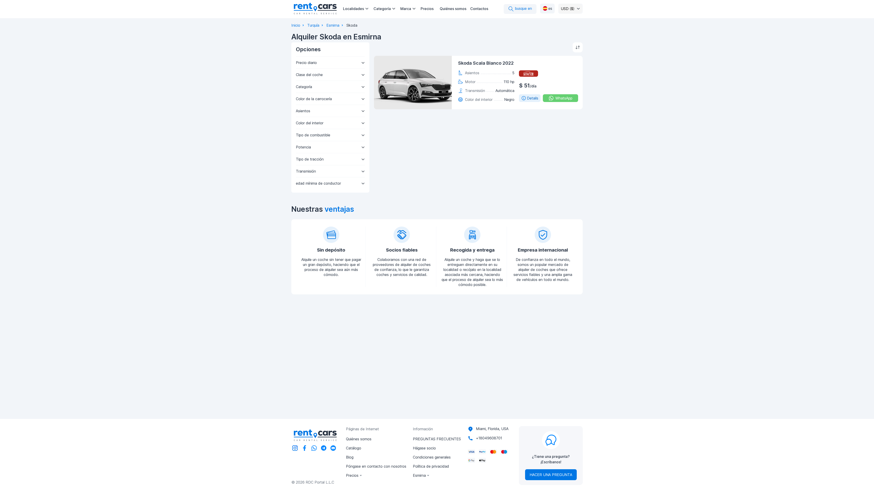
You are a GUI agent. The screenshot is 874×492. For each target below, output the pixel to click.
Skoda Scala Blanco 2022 (486, 63)
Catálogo (353, 448)
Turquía (313, 25)
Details (532, 98)
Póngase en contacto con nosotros (376, 466)
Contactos (479, 8)
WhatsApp (563, 98)
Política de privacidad (431, 466)
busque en (523, 8)
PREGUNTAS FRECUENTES (437, 439)
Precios (427, 8)
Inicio (295, 25)
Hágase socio (424, 448)
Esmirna (332, 25)
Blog (349, 457)
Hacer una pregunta (551, 474)
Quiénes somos (453, 8)
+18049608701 (489, 438)
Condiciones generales (432, 457)
